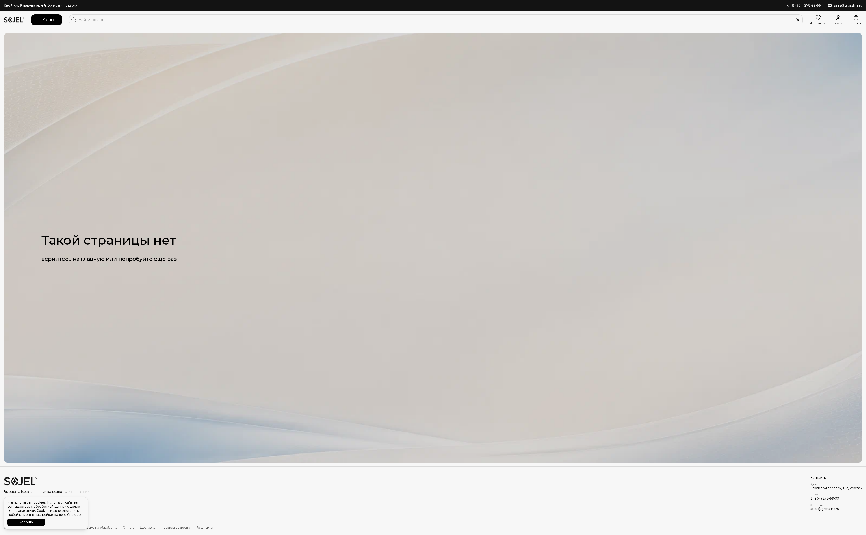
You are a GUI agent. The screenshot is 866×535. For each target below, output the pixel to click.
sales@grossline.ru (824, 509)
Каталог (49, 20)
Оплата (129, 528)
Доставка (147, 528)
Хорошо (26, 522)
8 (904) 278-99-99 (824, 498)
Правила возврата (175, 528)
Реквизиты (204, 528)
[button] (818, 20)
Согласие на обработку (98, 528)
